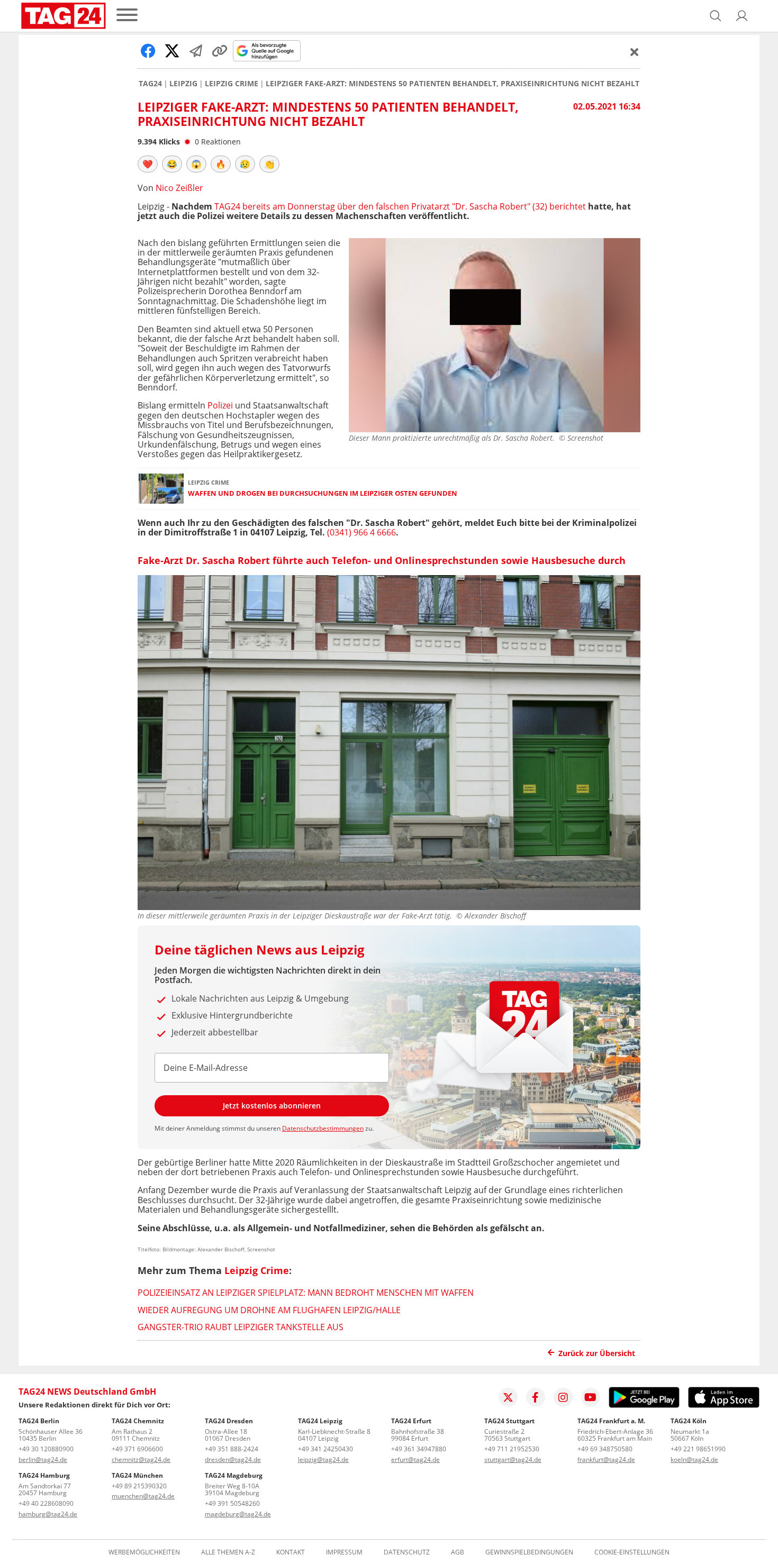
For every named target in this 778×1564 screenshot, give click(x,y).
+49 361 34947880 (418, 1448)
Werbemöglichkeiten (144, 1552)
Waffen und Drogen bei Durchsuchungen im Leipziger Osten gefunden (322, 493)
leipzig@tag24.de (323, 1459)
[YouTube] (590, 1397)
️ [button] (147, 164)
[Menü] (127, 15)
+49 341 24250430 (325, 1448)
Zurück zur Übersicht (596, 1353)
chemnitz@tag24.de (141, 1459)
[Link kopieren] (219, 50)
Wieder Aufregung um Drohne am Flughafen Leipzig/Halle (269, 1310)
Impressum (344, 1552)
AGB (457, 1552)
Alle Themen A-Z (228, 1552)
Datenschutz (407, 1552)
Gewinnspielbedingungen (529, 1552)
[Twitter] (508, 1397)
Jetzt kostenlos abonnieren (272, 1106)
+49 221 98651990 (698, 1448)
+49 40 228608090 (46, 1503)
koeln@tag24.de (694, 1459)
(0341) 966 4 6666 (361, 532)
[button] (742, 16)
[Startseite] (63, 16)
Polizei (220, 405)
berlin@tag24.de (43, 1459)
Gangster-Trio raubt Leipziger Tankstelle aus (240, 1327)
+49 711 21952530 (511, 1448)
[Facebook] (535, 1397)
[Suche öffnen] (715, 16)
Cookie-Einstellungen (632, 1552)
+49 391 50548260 (232, 1503)
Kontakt (290, 1552)
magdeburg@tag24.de (238, 1514)
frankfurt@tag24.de (606, 1459)
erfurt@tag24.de (415, 1459)
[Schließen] (634, 52)
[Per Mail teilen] (195, 50)
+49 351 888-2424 (231, 1448)
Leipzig (183, 83)
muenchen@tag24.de (143, 1496)
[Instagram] (563, 1397)
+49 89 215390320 (139, 1485)
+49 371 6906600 (137, 1448)
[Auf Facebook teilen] (148, 50)
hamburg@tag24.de (48, 1514)
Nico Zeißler (179, 188)
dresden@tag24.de (233, 1459)
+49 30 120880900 (46, 1448)
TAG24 (150, 83)
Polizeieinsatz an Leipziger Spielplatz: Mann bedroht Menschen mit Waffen (306, 1292)
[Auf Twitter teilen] (172, 50)
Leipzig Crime (231, 83)
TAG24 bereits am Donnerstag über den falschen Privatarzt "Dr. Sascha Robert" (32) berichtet (400, 206)
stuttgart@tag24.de (512, 1459)
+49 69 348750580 (604, 1448)
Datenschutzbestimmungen (323, 1128)
